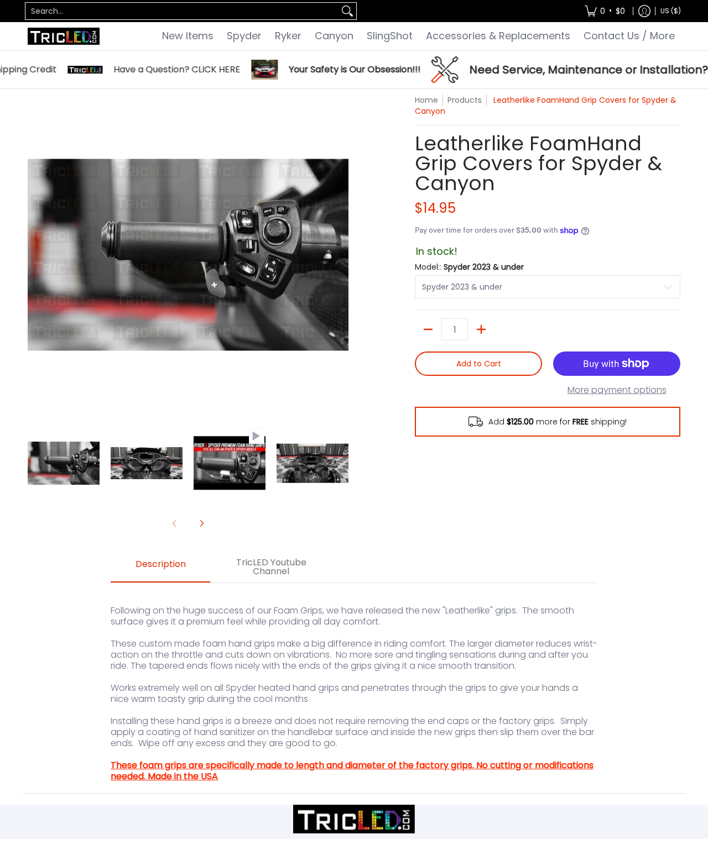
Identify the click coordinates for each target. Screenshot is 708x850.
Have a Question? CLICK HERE (159, 69)
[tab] (160, 568)
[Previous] (35, 255)
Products (464, 100)
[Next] (341, 255)
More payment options (617, 390)
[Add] (481, 329)
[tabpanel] (354, 688)
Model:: (469, 266)
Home (426, 100)
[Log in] (644, 11)
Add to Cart (478, 363)
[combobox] (182, 11)
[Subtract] (428, 329)
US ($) (670, 10)
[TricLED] (64, 36)
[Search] (347, 11)
